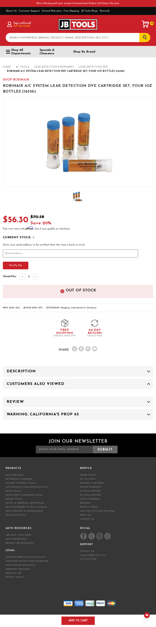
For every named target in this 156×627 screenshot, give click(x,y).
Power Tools (14, 499)
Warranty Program (18, 569)
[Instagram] (107, 536)
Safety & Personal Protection (25, 503)
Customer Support (29, 11)
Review (15, 402)
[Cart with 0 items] (145, 24)
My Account (87, 479)
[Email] (94, 348)
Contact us (87, 551)
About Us (11, 11)
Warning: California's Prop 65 (43, 414)
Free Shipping (71, 11)
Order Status (88, 475)
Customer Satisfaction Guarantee (27, 561)
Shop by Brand (84, 51)
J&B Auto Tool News (18, 535)
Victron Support (90, 491)
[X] (74, 348)
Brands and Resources (20, 543)
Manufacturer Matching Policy (26, 557)
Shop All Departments (21, 52)
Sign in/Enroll (22, 23)
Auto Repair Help (16, 539)
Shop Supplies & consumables (24, 511)
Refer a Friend (89, 507)
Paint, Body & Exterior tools (24, 495)
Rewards (105, 11)
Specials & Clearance (47, 52)
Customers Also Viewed (35, 384)
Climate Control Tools (21, 483)
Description (21, 371)
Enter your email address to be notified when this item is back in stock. (44, 244)
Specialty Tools (16, 515)
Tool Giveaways (90, 499)
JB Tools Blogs (89, 11)
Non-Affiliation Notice (21, 565)
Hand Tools (13, 491)
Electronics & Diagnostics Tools (27, 487)
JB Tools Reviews (90, 495)
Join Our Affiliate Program (97, 511)
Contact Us (87, 519)
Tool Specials (14, 475)
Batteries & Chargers (19, 479)
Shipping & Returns (92, 483)
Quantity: (10, 276)
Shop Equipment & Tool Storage (26, 507)
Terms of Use (14, 573)
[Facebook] (81, 348)
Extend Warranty (52, 11)
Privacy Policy (15, 577)
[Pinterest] (88, 348)
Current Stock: (19, 237)
